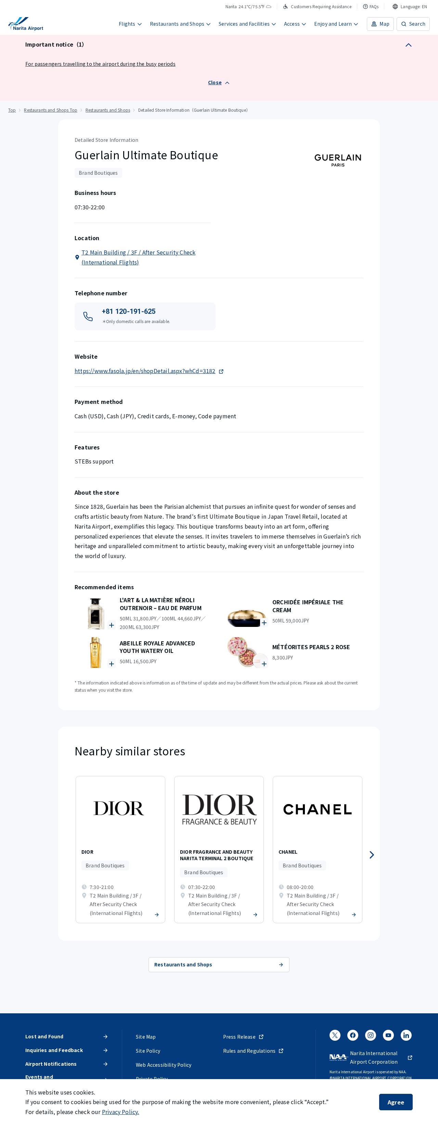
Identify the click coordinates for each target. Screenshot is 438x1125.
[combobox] (410, 6)
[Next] (371, 855)
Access (292, 23)
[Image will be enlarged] (95, 613)
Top (12, 110)
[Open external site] (335, 1037)
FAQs (374, 6)
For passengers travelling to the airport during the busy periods (100, 63)
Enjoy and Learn (333, 23)
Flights (127, 23)
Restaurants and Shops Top (50, 110)
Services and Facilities (244, 23)
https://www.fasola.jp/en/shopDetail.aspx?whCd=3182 (145, 371)
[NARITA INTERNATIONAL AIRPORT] (25, 24)
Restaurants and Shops (177, 23)
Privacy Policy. (120, 1112)
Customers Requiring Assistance (321, 6)
